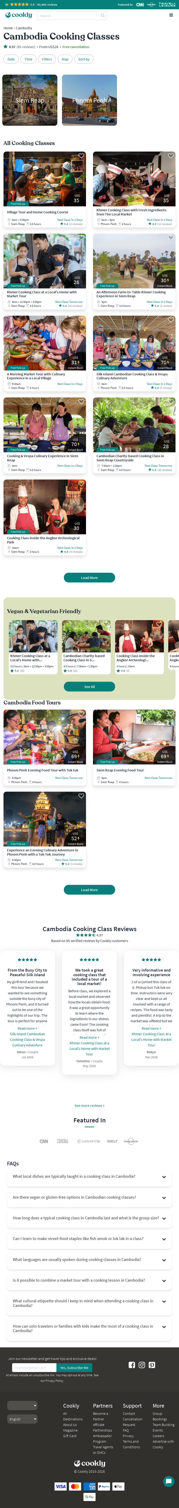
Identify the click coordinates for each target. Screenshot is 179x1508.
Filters (47, 59)
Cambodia (24, 28)
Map (65, 59)
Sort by (84, 59)
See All (89, 686)
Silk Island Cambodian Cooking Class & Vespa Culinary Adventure (27, 1039)
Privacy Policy (54, 1381)
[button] (31, 4)
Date (11, 59)
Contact (129, 1413)
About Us (70, 1424)
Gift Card (69, 1435)
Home (8, 28)
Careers (158, 1435)
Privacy (128, 1435)
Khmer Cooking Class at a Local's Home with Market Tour (89, 1048)
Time (28, 59)
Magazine (70, 1430)
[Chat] (168, 1481)
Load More (89, 577)
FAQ (126, 1430)
